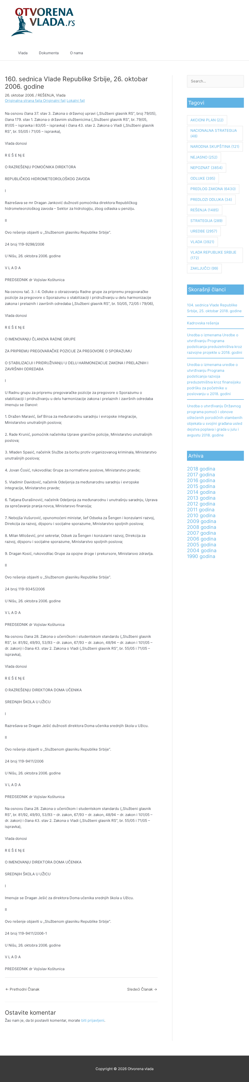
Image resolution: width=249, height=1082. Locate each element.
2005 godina (201, 545)
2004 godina (201, 550)
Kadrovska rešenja (203, 323)
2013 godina (201, 498)
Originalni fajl (54, 100)
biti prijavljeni (92, 1020)
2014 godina (201, 492)
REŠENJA (46, 95)
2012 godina (201, 504)
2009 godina (201, 521)
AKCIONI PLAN (206, 120)
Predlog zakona (213, 188)
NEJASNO (203, 157)
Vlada (22, 53)
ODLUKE (202, 178)
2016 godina (201, 480)
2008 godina (201, 527)
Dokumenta (49, 53)
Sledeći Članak (142, 989)
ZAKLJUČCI (204, 268)
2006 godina (201, 539)
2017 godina (201, 475)
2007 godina (201, 533)
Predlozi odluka (211, 199)
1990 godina (201, 556)
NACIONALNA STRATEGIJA (213, 133)
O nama (76, 53)
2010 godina (201, 515)
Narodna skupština (214, 146)
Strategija (206, 220)
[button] (229, 53)
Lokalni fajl (76, 100)
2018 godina (201, 469)
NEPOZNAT (206, 167)
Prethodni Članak (22, 989)
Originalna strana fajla (24, 100)
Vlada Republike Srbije (213, 255)
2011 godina (200, 510)
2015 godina (201, 486)
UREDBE (203, 231)
